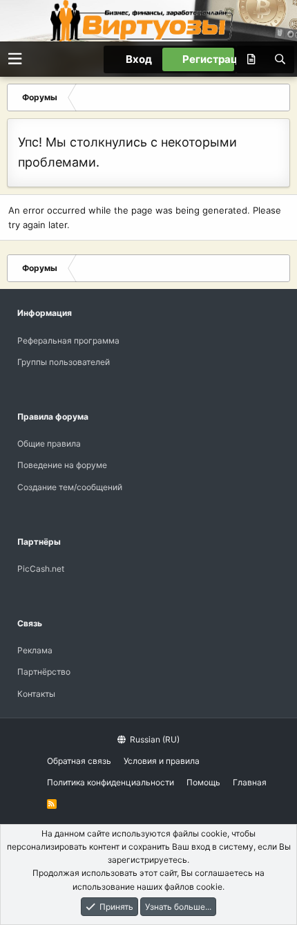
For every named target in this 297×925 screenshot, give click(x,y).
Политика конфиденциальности (110, 782)
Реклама (34, 650)
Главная (250, 782)
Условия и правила (162, 761)
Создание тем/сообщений (69, 487)
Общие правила (49, 443)
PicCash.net (40, 568)
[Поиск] (279, 59)
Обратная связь (79, 761)
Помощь (203, 782)
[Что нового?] (250, 59)
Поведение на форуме (62, 465)
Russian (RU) (154, 739)
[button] (15, 59)
